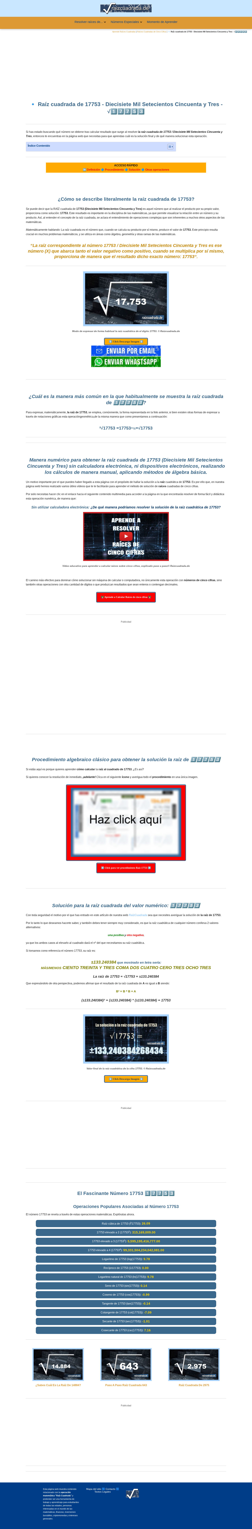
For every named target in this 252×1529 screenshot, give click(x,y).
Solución (134, 169)
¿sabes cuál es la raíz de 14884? (58, 1385)
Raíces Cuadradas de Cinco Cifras (151, 32)
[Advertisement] (126, 64)
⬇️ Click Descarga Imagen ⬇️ (126, 341)
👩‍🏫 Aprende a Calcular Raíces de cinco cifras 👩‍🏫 (126, 597)
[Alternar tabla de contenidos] (168, 147)
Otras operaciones (157, 169)
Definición (93, 169)
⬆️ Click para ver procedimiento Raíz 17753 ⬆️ (126, 868)
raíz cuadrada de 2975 (194, 1385)
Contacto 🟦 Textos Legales (106, 1490)
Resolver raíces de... (89, 22)
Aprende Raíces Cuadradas (124, 32)
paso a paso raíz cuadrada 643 (126, 1385)
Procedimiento (114, 169)
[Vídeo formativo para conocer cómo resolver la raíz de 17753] (126, 536)
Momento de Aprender (162, 22)
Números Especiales (125, 22)
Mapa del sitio (93, 1489)
